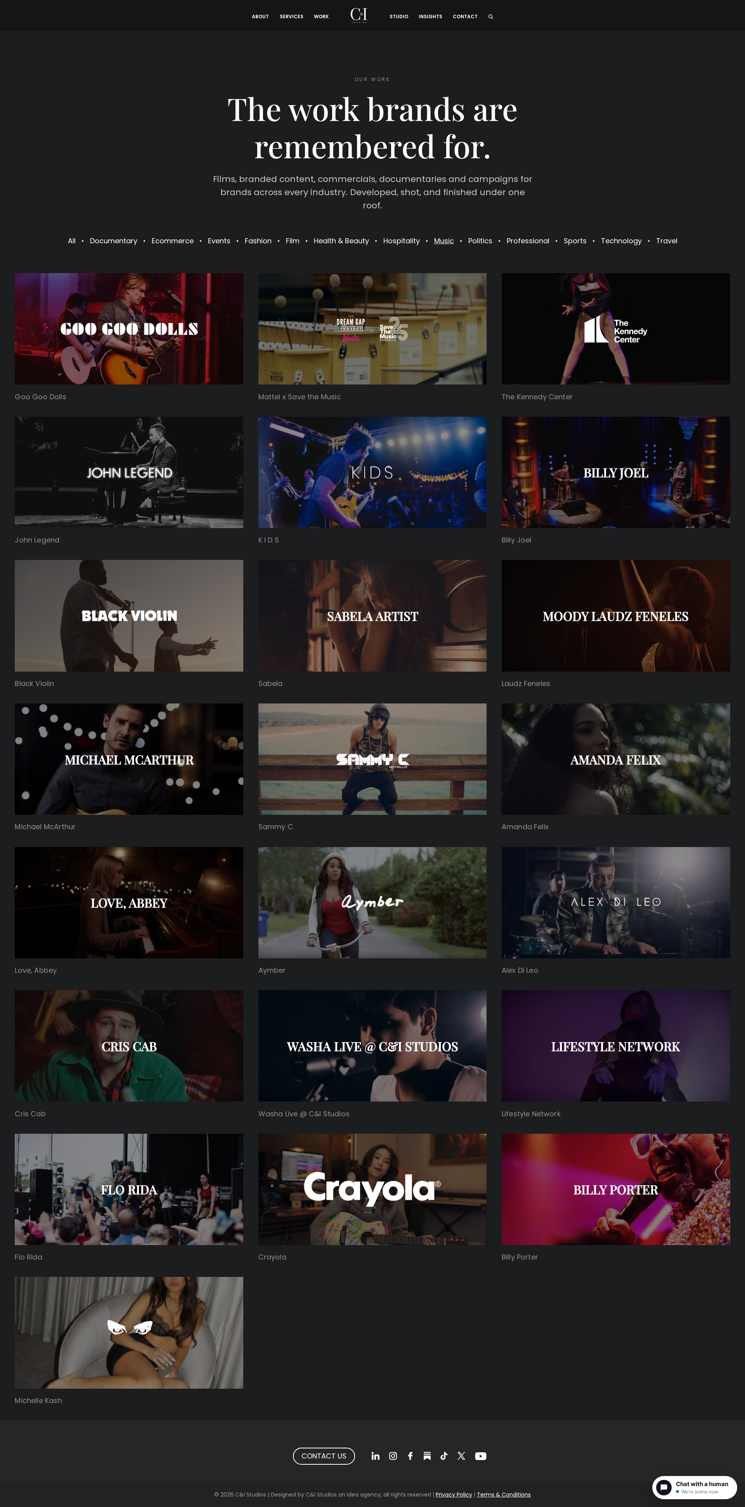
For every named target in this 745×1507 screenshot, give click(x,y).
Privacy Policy (454, 1494)
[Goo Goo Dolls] (129, 329)
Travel (666, 241)
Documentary (113, 241)
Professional (528, 241)
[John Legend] (129, 472)
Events (219, 241)
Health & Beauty (341, 241)
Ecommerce (173, 241)
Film (293, 241)
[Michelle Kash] (129, 1332)
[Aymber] (372, 902)
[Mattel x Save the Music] (372, 329)
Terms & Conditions (504, 1494)
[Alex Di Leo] (616, 902)
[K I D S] (372, 472)
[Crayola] (372, 1189)
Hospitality (401, 241)
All (72, 241)
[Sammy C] (372, 759)
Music (444, 241)
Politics (480, 241)
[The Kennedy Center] (616, 329)
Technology (621, 241)
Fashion (258, 241)
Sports (575, 241)
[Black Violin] (129, 615)
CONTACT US (324, 1456)
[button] (490, 15)
